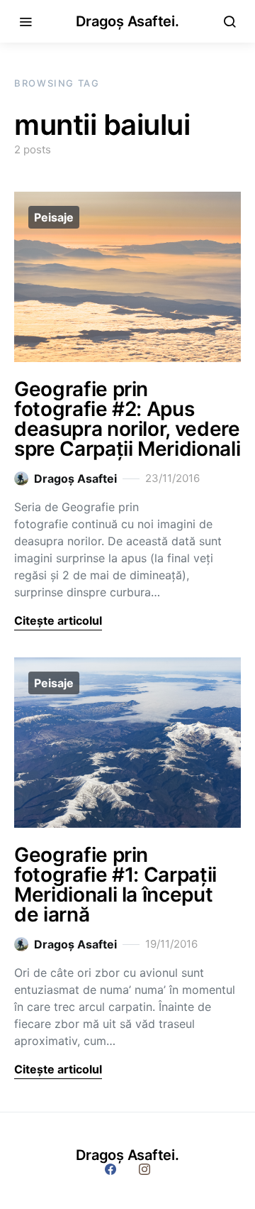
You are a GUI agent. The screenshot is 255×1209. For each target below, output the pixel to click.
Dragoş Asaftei (75, 478)
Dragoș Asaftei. (127, 21)
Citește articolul (58, 620)
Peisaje (54, 217)
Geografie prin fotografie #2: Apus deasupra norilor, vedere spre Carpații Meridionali (127, 419)
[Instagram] (144, 1169)
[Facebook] (110, 1169)
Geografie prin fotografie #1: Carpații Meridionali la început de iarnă (115, 884)
